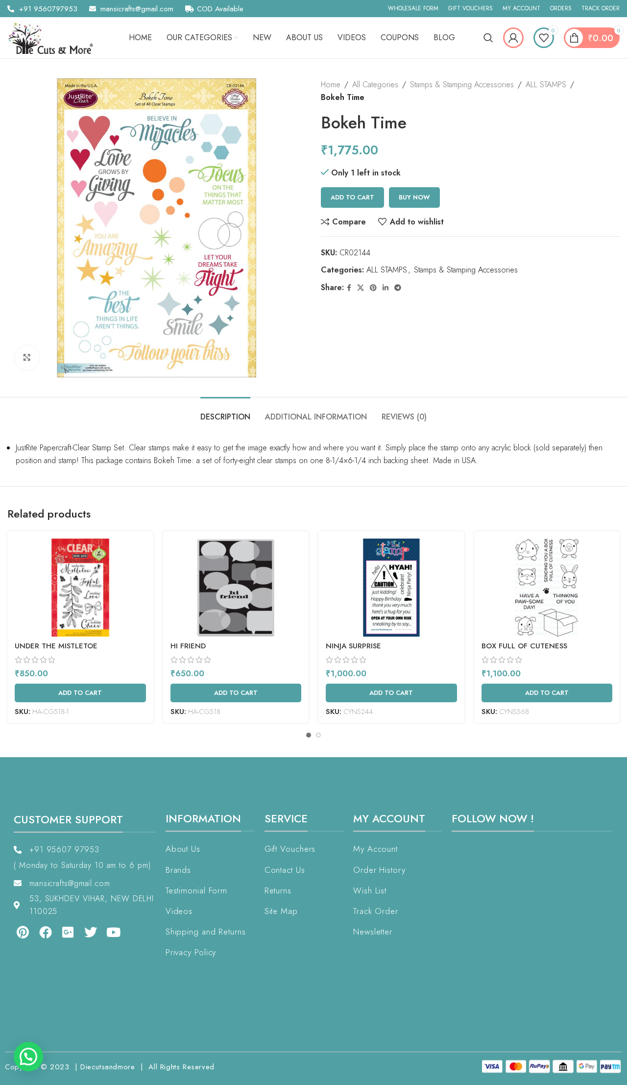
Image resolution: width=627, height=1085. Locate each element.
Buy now (414, 197)
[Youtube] (113, 931)
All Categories (375, 84)
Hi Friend (188, 646)
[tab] (225, 412)
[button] (28, 1056)
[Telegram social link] (397, 288)
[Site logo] (53, 37)
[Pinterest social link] (373, 288)
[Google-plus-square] (68, 931)
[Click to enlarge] (27, 357)
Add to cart (352, 197)
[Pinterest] (22, 931)
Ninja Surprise (353, 646)
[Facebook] (45, 931)
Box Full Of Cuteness (524, 646)
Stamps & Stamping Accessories (462, 84)
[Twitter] (90, 931)
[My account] (513, 38)
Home (330, 84)
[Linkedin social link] (385, 288)
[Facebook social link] (349, 288)
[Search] (488, 38)
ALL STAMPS (546, 84)
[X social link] (360, 288)
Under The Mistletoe (56, 646)
